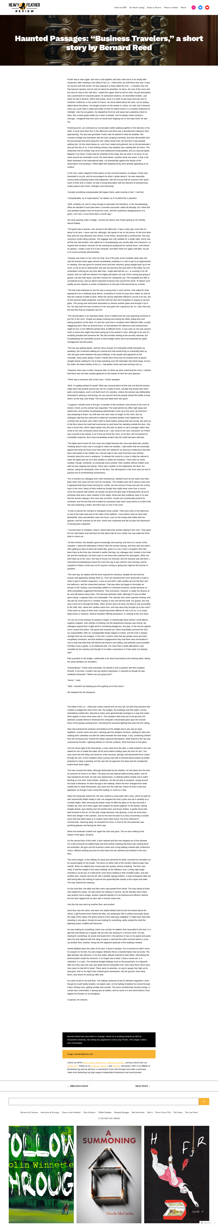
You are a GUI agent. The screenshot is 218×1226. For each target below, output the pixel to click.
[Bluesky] (200, 7)
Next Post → (143, 1086)
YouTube (116, 1066)
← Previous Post (77, 1086)
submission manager (115, 1063)
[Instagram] (194, 7)
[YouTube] (207, 7)
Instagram (95, 1066)
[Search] (204, 1101)
